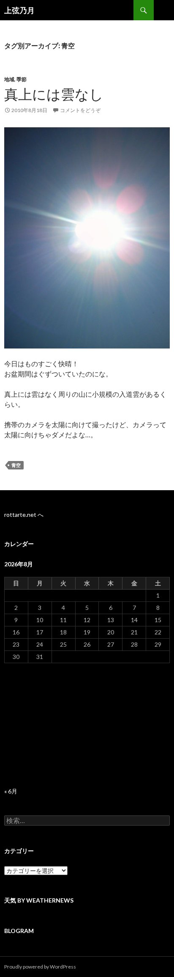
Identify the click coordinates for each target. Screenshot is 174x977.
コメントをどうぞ (80, 110)
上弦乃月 (19, 10)
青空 (16, 465)
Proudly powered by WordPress (40, 966)
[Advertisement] (87, 725)
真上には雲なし (53, 93)
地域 (9, 79)
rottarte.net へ (24, 514)
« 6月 (10, 791)
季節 (21, 79)
